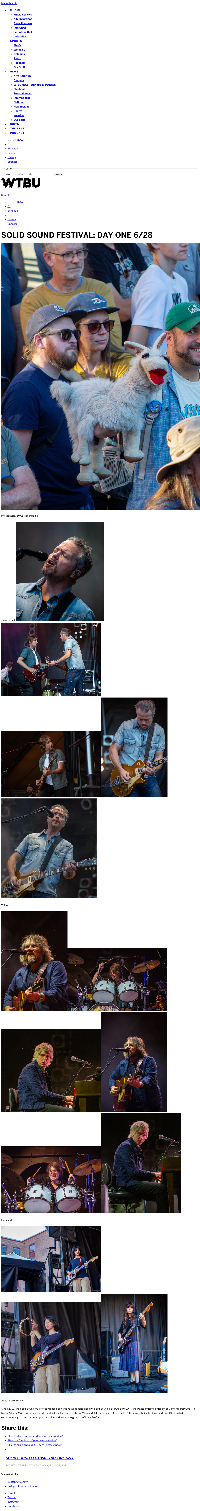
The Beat (17, 128)
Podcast (17, 133)
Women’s (19, 49)
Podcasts (19, 62)
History (12, 157)
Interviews (20, 27)
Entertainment (23, 93)
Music (15, 10)
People (11, 153)
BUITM (15, 124)
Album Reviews (23, 19)
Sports (16, 41)
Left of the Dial (23, 32)
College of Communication (23, 1486)
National (19, 102)
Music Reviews (23, 14)
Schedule (13, 148)
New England (22, 106)
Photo (17, 58)
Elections (19, 89)
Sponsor (12, 161)
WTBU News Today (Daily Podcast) (35, 84)
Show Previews (23, 23)
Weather (19, 115)
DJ (9, 144)
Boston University (18, 1481)
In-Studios (20, 36)
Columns (19, 54)
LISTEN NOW (15, 139)
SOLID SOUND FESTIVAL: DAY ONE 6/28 (40, 1458)
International (22, 98)
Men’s (17, 45)
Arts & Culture (23, 76)
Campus (19, 80)
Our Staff (19, 67)
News (14, 71)
